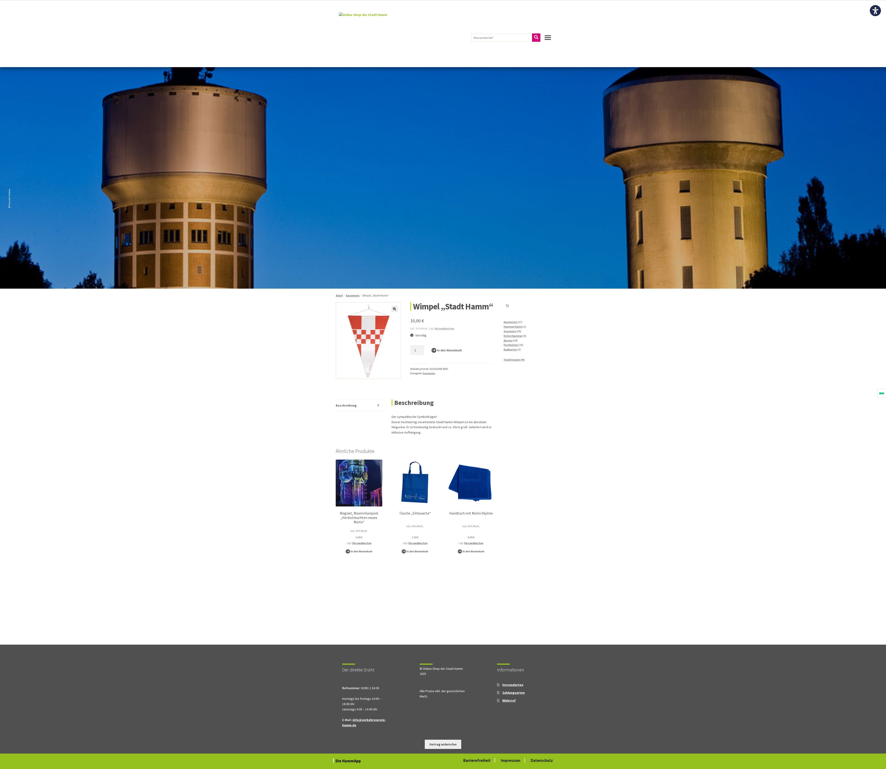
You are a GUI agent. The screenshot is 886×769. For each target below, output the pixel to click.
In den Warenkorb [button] (361, 551)
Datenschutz (542, 760)
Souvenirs (352, 295)
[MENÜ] (547, 39)
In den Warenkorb (449, 350)
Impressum (510, 760)
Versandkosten (444, 328)
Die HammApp (348, 760)
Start (339, 295)
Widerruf (509, 700)
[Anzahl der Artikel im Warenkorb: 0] (507, 305)
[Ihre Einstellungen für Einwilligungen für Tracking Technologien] (881, 393)
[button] (394, 309)
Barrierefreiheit (477, 760)
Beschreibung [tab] (346, 405)
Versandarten (512, 685)
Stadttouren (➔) (514, 359)
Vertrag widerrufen (443, 744)
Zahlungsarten (513, 693)
